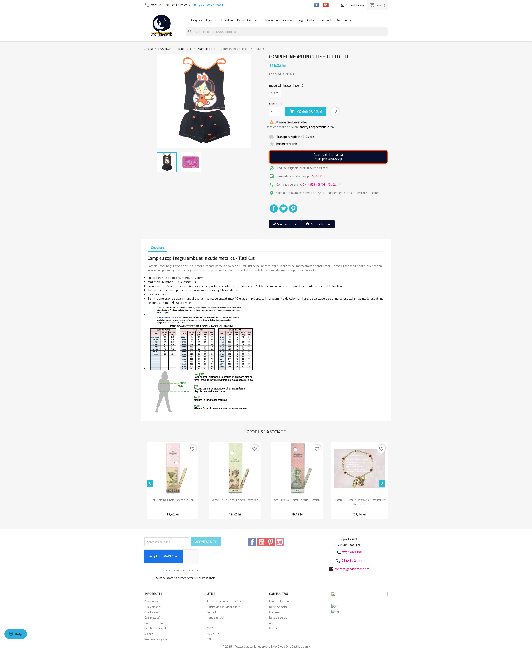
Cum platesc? (152, 617)
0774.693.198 (160, 5)
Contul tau (278, 593)
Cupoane (274, 628)
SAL (209, 639)
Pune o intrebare (320, 224)
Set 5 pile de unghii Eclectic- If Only (172, 500)
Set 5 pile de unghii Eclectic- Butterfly (297, 500)
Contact (326, 19)
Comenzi (274, 612)
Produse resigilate (155, 639)
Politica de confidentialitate (223, 606)
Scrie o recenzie (287, 224)
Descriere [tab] (157, 247)
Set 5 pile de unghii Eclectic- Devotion (234, 500)
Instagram (280, 542)
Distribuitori (344, 19)
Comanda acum (305, 111)
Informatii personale (281, 601)
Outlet (311, 19)
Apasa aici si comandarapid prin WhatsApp (328, 156)
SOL (209, 623)
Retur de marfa (278, 606)
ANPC (210, 628)
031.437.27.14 (181, 5)
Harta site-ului (215, 617)
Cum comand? (153, 606)
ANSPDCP (213, 633)
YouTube (261, 542)
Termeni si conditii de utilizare (225, 601)
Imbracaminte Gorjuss (277, 19)
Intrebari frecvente (156, 628)
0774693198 (317, 176)
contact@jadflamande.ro (352, 568)
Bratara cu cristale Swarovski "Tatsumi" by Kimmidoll (360, 502)
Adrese (273, 623)
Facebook (252, 542)
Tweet (283, 208)
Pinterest (293, 208)
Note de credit (278, 617)
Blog (300, 19)
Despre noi (151, 601)
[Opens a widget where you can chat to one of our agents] (15, 634)
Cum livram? (151, 612)
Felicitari (227, 19)
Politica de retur (154, 623)
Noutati (148, 633)
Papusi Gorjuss (247, 19)
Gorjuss (196, 19)
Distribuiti (274, 208)
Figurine (211, 19)
